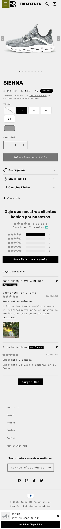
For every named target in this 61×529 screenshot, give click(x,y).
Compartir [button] (13, 198)
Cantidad (9, 137)
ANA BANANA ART (17, 445)
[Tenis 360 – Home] (13, 4)
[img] (10, 296)
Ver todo (12, 407)
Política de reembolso (37, 506)
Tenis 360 (27, 502)
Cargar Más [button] (30, 382)
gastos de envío (38, 95)
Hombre (11, 422)
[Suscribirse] (50, 468)
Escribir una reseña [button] (30, 259)
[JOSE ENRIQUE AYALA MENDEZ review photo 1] (11, 330)
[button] (5, 4)
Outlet (11, 438)
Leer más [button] (9, 317)
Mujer (10, 414)
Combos (11, 430)
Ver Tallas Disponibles (30, 524)
